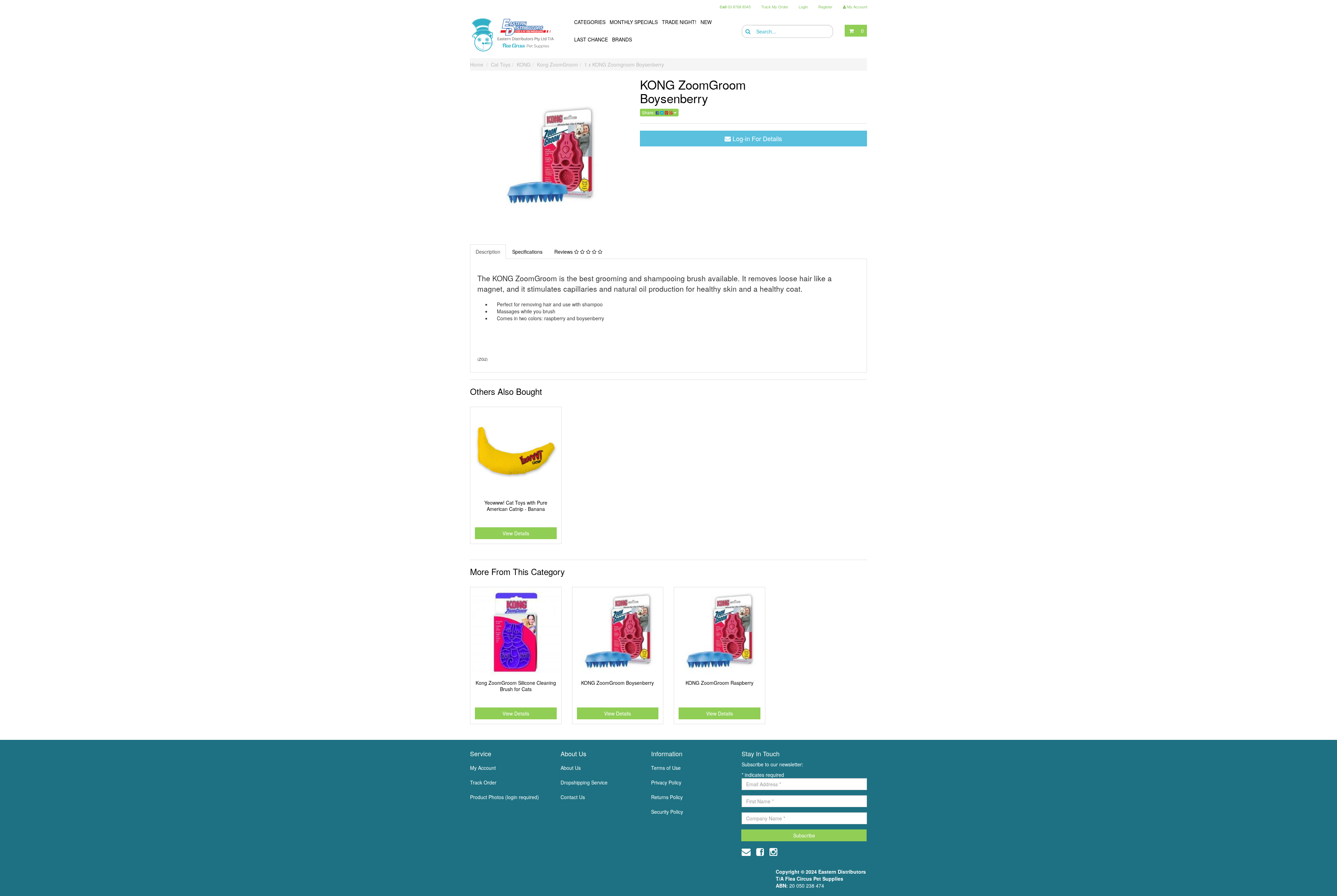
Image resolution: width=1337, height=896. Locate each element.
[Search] (747, 31)
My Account (483, 767)
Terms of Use (666, 767)
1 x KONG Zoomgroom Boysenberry (624, 64)
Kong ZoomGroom (557, 64)
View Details (515, 533)
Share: (649, 112)
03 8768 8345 (735, 6)
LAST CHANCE (591, 39)
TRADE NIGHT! (679, 21)
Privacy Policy (666, 782)
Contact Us (573, 797)
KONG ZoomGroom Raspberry (719, 682)
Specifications (527, 251)
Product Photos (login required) (504, 797)
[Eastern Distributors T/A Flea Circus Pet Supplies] (515, 34)
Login (803, 6)
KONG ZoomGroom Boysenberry (617, 682)
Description (488, 251)
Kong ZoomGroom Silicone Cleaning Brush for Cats (516, 685)
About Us (571, 767)
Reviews (564, 251)
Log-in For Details (756, 138)
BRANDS (622, 39)
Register (825, 6)
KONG (524, 64)
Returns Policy (667, 797)
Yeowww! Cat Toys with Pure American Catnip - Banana (515, 505)
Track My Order (774, 6)
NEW (706, 21)
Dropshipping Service (584, 782)
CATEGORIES (589, 21)
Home (476, 64)
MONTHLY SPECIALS (634, 21)
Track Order (483, 782)
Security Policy (667, 811)
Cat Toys (500, 64)
